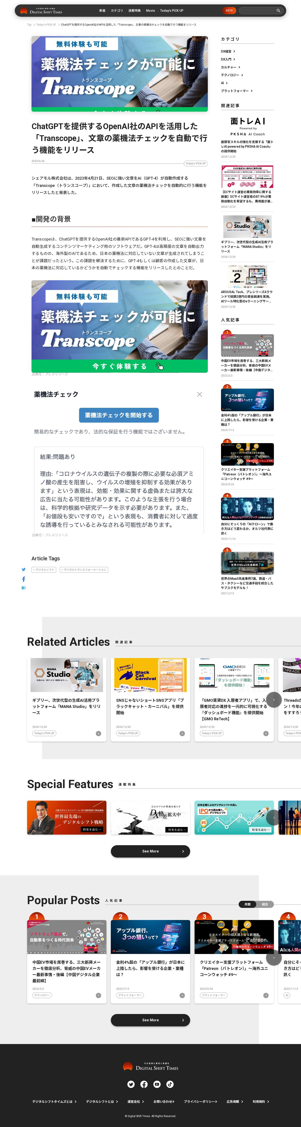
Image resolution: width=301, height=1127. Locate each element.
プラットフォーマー (235, 91)
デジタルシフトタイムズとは (52, 1101)
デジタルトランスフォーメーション (85, 569)
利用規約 (259, 1101)
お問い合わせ (163, 1101)
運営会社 (134, 1101)
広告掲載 (233, 1101)
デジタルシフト (45, 569)
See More (150, 851)
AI (222, 83)
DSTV (229, 10)
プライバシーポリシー (199, 1101)
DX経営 (226, 51)
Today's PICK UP (196, 163)
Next (274, 700)
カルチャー (228, 67)
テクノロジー (230, 75)
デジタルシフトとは (100, 1101)
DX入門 (226, 59)
